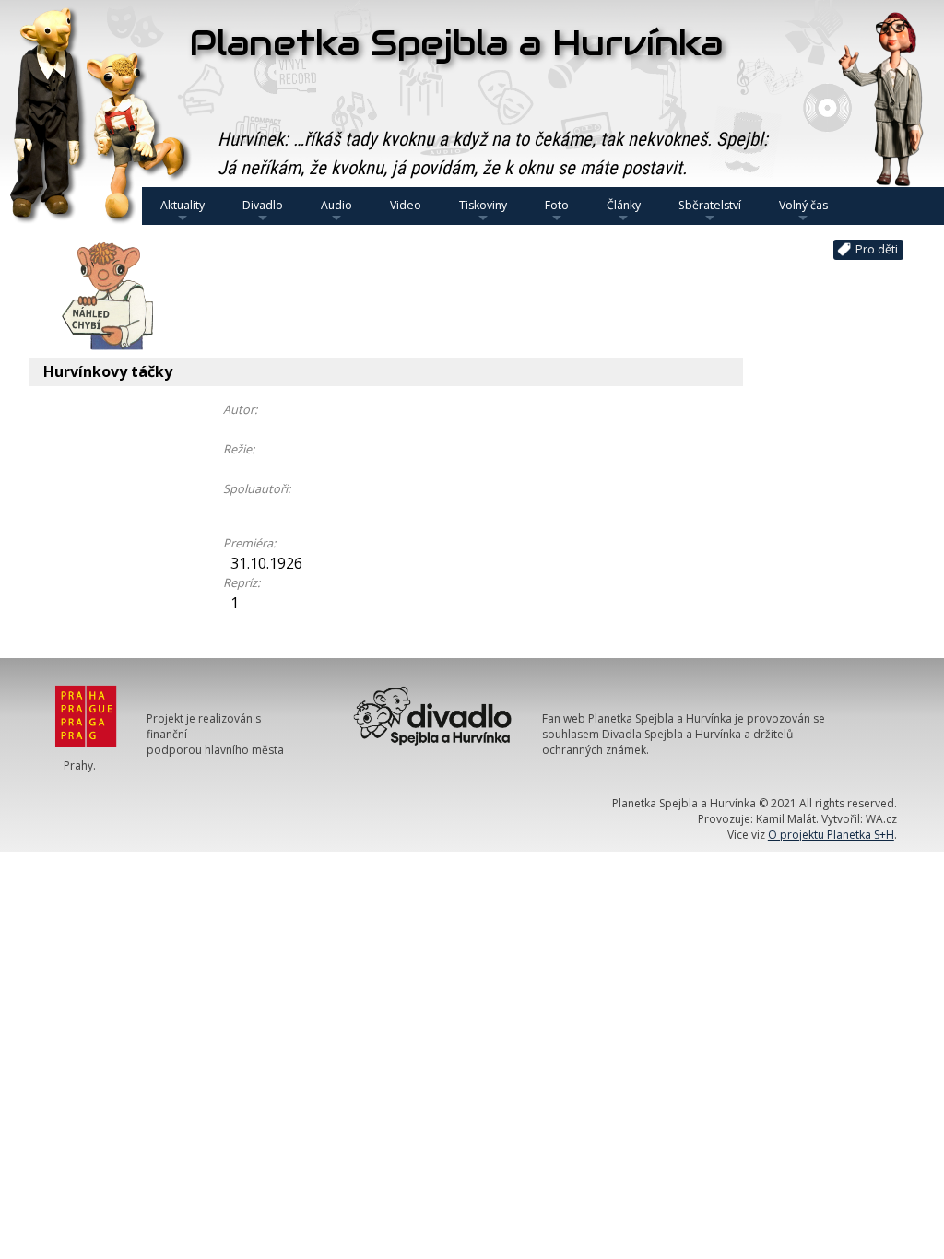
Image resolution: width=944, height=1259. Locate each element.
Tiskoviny (483, 205)
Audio (336, 205)
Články (624, 205)
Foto (557, 205)
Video (405, 205)
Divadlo (262, 205)
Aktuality (182, 205)
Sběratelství (709, 205)
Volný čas (803, 205)
